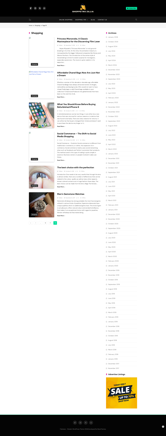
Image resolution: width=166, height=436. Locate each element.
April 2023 (112, 93)
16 (45, 223)
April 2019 (111, 308)
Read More (60, 65)
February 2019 (113, 317)
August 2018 (112, 340)
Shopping (34, 64)
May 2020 (111, 247)
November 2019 (113, 275)
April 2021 (111, 196)
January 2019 (113, 322)
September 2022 (114, 121)
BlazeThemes (101, 429)
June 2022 (112, 135)
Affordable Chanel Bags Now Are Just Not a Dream (78, 74)
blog (93, 20)
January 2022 (113, 154)
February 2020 (113, 261)
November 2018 (113, 331)
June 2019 (111, 298)
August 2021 (112, 177)
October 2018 (113, 336)
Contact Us (102, 20)
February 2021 (113, 205)
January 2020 (113, 266)
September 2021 (114, 172)
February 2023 (113, 98)
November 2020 (114, 219)
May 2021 (111, 191)
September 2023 (114, 79)
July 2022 (111, 130)
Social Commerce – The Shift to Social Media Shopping (76, 135)
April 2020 (112, 252)
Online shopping (65, 20)
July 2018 (111, 345)
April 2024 (112, 60)
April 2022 (112, 144)
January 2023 (113, 102)
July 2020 (111, 238)
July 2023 (111, 84)
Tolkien (61, 45)
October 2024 (113, 42)
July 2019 (111, 294)
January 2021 (112, 210)
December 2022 (114, 107)
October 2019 (113, 280)
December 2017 (113, 364)
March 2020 (112, 256)
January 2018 (113, 359)
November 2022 (114, 112)
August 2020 (112, 233)
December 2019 (113, 270)
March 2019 (112, 312)
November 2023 (114, 74)
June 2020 (112, 242)
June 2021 (111, 186)
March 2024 (112, 65)
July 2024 (111, 51)
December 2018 (113, 326)
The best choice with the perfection (75, 167)
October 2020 (113, 224)
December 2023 (114, 70)
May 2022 (111, 140)
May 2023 (111, 88)
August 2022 (112, 126)
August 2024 (112, 46)
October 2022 (113, 116)
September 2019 (114, 284)
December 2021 (113, 158)
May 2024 (111, 56)
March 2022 (112, 149)
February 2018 (113, 354)
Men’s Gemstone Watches (70, 194)
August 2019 (112, 289)
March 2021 (112, 200)
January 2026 (113, 37)
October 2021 (113, 168)
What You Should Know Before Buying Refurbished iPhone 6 (76, 105)
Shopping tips (80, 20)
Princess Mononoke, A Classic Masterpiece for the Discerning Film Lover (78, 40)
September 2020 (114, 228)
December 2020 (114, 214)
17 (50, 223)
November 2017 (113, 368)
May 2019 (111, 303)
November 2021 (113, 163)
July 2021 (111, 182)
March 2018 (112, 350)
